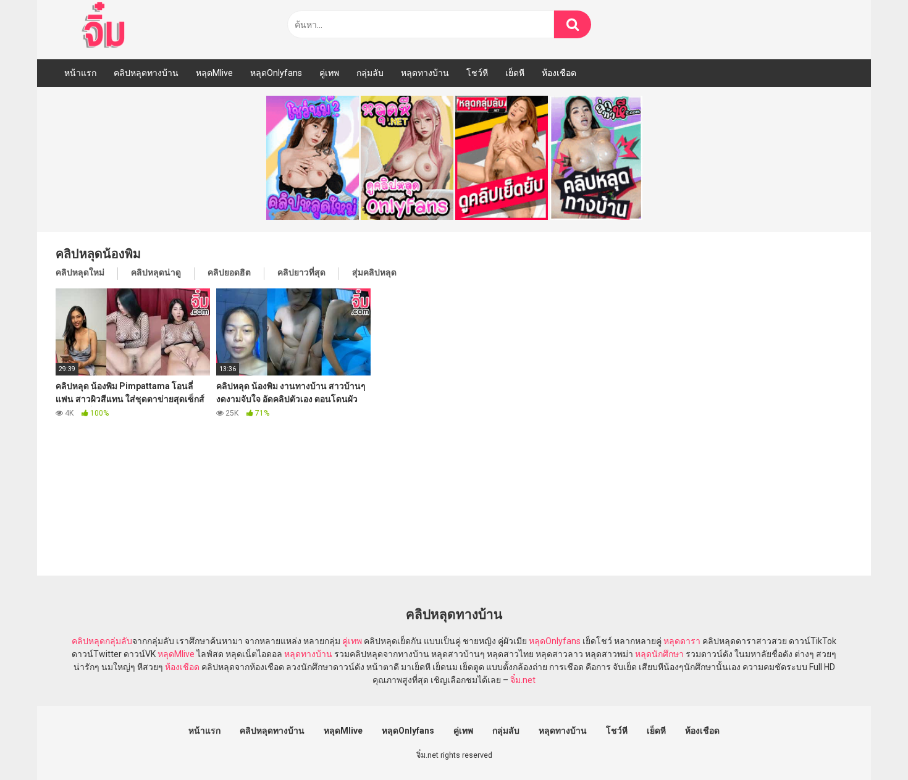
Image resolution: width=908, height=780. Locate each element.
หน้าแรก (80, 73)
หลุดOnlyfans (276, 73)
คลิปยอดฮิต (229, 272)
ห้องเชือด (559, 73)
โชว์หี (477, 73)
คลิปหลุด (88, 641)
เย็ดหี (514, 73)
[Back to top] (866, 742)
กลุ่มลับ (370, 73)
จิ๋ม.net (523, 680)
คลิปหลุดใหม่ (80, 272)
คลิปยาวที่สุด (301, 272)
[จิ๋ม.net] (105, 26)
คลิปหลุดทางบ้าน (146, 73)
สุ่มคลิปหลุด (374, 272)
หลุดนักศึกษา (659, 654)
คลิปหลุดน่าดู (156, 272)
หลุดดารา (681, 641)
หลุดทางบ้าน (425, 73)
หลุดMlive (214, 73)
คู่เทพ (329, 73)
